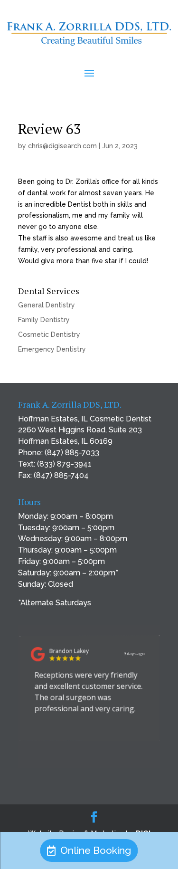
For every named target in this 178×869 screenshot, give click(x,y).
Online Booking (95, 850)
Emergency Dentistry (52, 349)
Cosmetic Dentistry (49, 334)
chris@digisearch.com (62, 146)
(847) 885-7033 (72, 452)
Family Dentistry (44, 320)
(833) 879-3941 (64, 463)
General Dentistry (46, 305)
